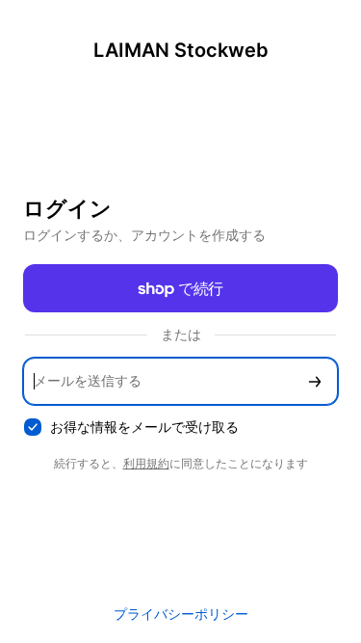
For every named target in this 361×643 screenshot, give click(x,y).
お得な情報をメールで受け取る (144, 426)
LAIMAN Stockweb (181, 50)
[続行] (314, 381)
